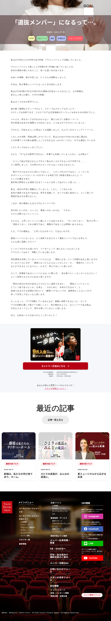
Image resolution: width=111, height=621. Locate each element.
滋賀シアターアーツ (59, 529)
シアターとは (29, 510)
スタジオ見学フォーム (60, 578)
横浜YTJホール (57, 521)
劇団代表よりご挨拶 (59, 535)
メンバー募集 (25, 535)
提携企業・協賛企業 (59, 596)
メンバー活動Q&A (59, 563)
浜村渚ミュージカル (59, 508)
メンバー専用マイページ (92, 595)
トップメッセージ (58, 589)
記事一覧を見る (55, 420)
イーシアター (56, 532)
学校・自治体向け (59, 556)
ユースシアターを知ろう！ (29, 517)
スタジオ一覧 (24, 539)
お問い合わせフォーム (60, 570)
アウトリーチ (25, 525)
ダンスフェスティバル (59, 511)
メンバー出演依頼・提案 (60, 541)
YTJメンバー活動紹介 (28, 527)
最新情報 (22, 543)
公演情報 (24, 522)
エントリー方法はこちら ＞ (55, 366)
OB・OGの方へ (58, 548)
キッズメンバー (26, 533)
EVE (53, 514)
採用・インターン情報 (60, 593)
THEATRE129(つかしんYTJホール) (61, 524)
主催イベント (56, 502)
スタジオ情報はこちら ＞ (56, 388)
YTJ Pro (23, 530)
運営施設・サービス (59, 518)
